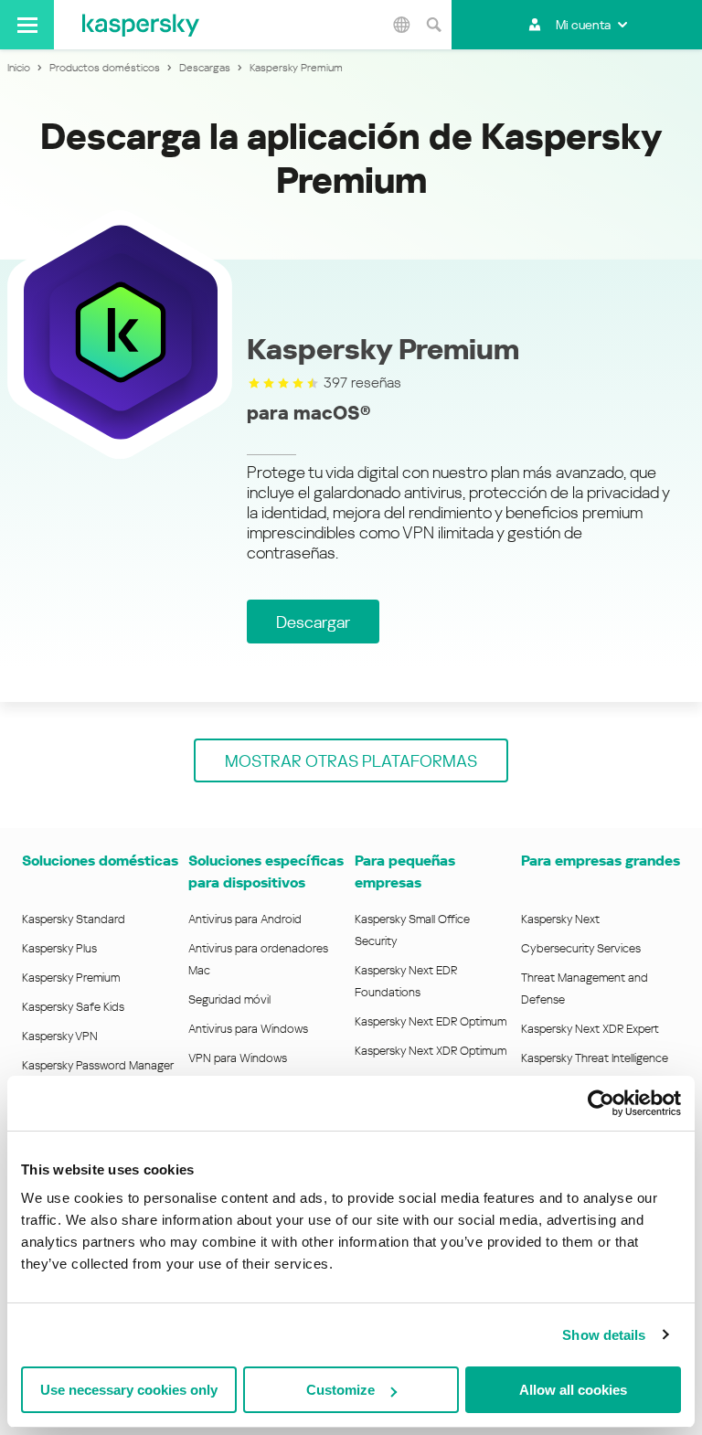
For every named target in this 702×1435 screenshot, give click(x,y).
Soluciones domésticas (100, 860)
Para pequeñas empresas (405, 871)
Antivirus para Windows (248, 1029)
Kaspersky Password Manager (98, 1065)
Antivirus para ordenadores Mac (258, 959)
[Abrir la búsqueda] (433, 24)
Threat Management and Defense (584, 988)
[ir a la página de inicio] (140, 24)
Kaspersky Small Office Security (412, 930)
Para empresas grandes (600, 860)
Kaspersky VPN (60, 1036)
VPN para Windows (237, 1058)
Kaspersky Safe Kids (73, 1007)
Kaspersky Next (560, 919)
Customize (340, 1390)
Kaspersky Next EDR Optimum (430, 1021)
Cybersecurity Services (581, 948)
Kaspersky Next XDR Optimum (430, 1051)
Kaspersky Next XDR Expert (590, 1029)
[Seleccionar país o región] (401, 24)
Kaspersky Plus (59, 948)
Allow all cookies (573, 1390)
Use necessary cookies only (129, 1390)
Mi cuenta (583, 24)
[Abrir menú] (27, 24)
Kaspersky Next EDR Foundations (406, 981)
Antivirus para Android (245, 919)
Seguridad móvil (229, 999)
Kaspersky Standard (73, 919)
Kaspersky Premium (71, 977)
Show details (603, 1335)
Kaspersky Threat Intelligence (594, 1058)
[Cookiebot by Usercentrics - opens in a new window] (601, 1103)
